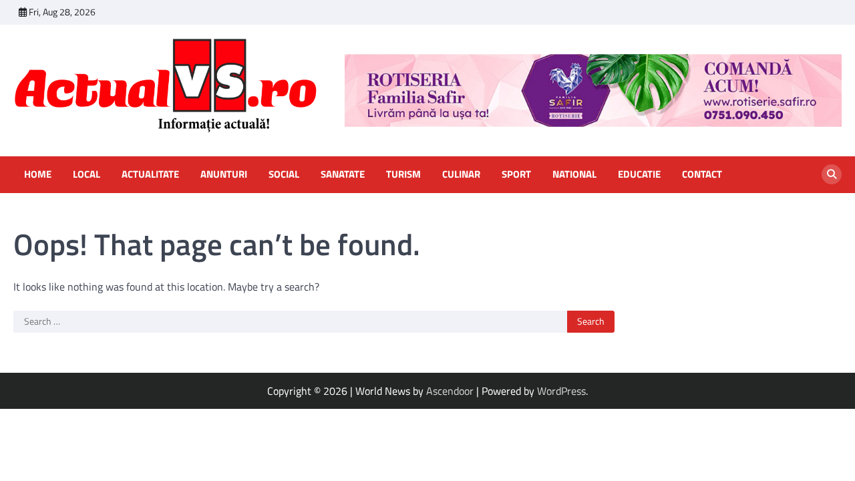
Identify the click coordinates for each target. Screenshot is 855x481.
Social (284, 174)
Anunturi (223, 174)
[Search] (832, 174)
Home (37, 174)
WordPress (561, 391)
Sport (516, 174)
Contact (702, 174)
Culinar (461, 174)
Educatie (639, 174)
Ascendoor (450, 391)
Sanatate (343, 174)
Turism (403, 174)
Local (86, 174)
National (574, 174)
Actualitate (150, 174)
